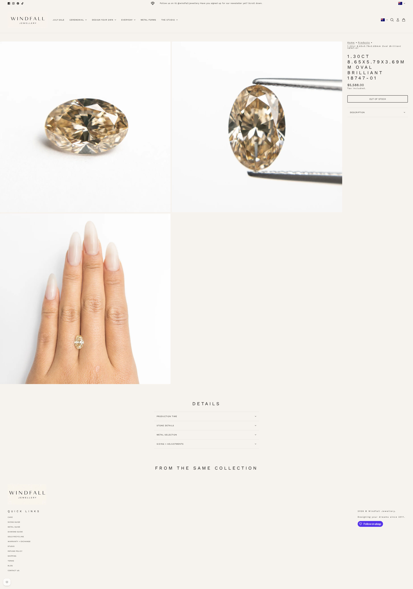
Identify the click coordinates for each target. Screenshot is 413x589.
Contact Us (13, 570)
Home (351, 43)
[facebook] (9, 3)
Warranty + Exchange (19, 541)
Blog (10, 566)
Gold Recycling (16, 536)
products (364, 43)
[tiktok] (22, 3)
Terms (11, 561)
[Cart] (403, 19)
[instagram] (13, 3)
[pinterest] (18, 3)
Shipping (12, 556)
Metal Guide (14, 527)
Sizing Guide (14, 522)
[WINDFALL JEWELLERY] (28, 20)
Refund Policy (15, 551)
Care (10, 517)
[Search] (392, 19)
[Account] (397, 19)
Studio (11, 546)
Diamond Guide (15, 532)
